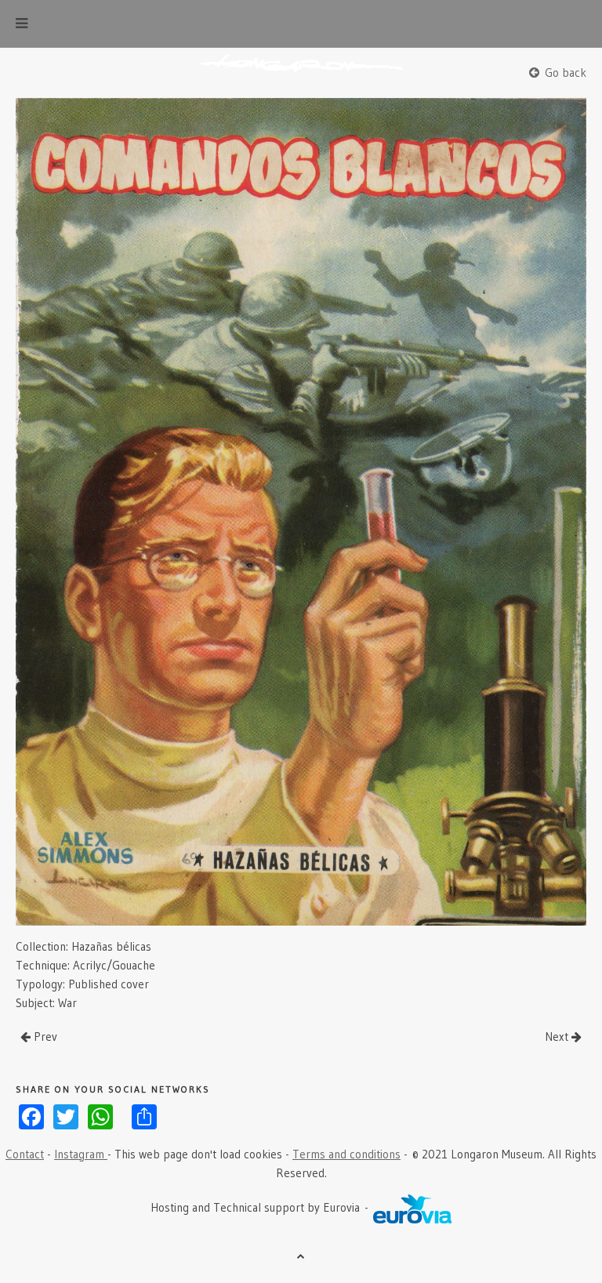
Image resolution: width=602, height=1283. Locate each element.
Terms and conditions (346, 1154)
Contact (24, 1154)
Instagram (80, 1154)
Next (558, 1036)
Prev (44, 1036)
